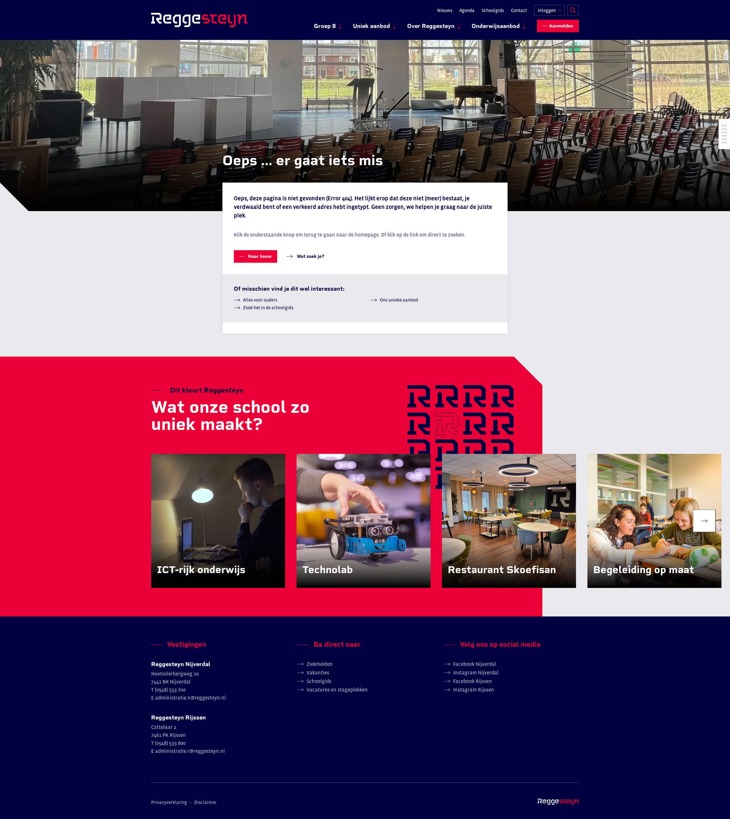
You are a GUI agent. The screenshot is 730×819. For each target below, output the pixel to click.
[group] (218, 521)
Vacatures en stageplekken (337, 690)
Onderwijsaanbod (496, 26)
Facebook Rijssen (472, 681)
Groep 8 (325, 26)
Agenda (466, 10)
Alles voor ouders (260, 299)
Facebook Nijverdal (474, 664)
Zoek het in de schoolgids (268, 307)
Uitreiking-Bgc (271, 147)
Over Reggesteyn (431, 26)
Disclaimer (205, 802)
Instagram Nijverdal (475, 673)
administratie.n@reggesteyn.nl (190, 698)
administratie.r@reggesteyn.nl (190, 751)
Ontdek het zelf (181, 581)
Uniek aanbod (371, 26)
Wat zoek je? (310, 256)
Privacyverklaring (169, 802)
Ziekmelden (320, 664)
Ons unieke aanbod (399, 299)
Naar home (259, 256)
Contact (519, 10)
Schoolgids (493, 10)
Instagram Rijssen (473, 690)
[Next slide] (704, 520)
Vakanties (318, 673)
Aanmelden (561, 26)
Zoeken (573, 10)
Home (225, 147)
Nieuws (444, 10)
